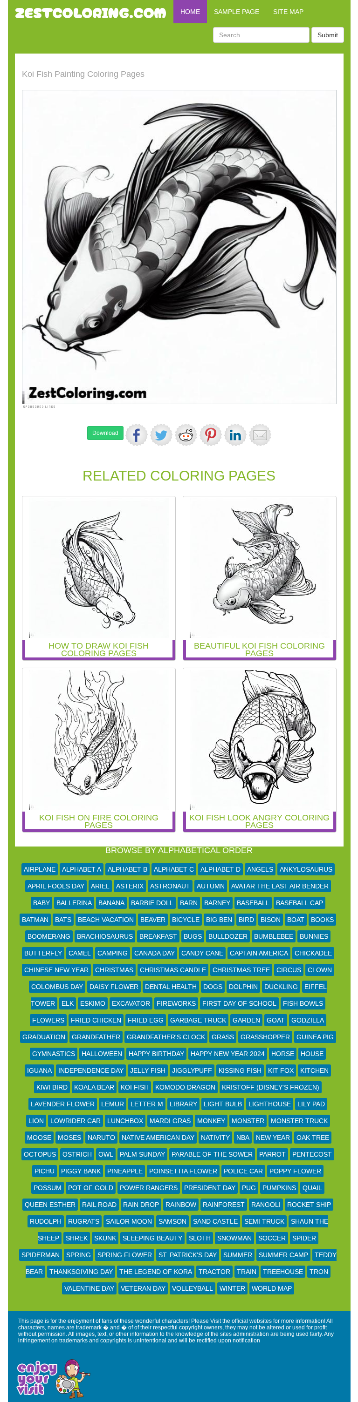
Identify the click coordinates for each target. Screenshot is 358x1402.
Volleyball (192, 1288)
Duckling (281, 986)
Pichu (44, 1171)
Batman (35, 919)
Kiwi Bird (52, 1087)
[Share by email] (260, 435)
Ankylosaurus (306, 869)
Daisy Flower (114, 986)
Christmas (114, 970)
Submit (327, 35)
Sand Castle (215, 1221)
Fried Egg (146, 1020)
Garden (246, 1020)
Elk (68, 1003)
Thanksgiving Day (81, 1271)
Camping (112, 953)
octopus (40, 1154)
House (312, 1053)
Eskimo (92, 1003)
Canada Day (154, 953)
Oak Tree (312, 1137)
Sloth (200, 1238)
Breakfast (158, 936)
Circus (288, 970)
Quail (312, 1188)
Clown (320, 970)
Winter (232, 1288)
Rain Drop (141, 1204)
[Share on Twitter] (161, 435)
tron (319, 1271)
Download (105, 433)
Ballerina (74, 903)
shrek (77, 1238)
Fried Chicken (96, 1020)
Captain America (259, 953)
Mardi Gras (170, 1120)
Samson (172, 1221)
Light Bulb (223, 1104)
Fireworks (176, 1003)
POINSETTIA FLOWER (183, 1171)
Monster (248, 1120)
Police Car (243, 1171)
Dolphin (243, 986)
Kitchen (314, 1070)
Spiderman (40, 1255)
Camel (80, 953)
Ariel (100, 886)
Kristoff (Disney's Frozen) (270, 1087)
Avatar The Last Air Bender (280, 886)
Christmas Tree (241, 970)
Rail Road (99, 1204)
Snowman (234, 1238)
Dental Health (171, 986)
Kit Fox (281, 1070)
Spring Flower (124, 1255)
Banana (111, 903)
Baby (41, 903)
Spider (304, 1238)
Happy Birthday (156, 1053)
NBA (242, 1137)
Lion (36, 1120)
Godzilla (307, 1020)
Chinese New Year (56, 970)
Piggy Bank (81, 1171)
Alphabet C (174, 869)
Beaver (152, 919)
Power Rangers (149, 1188)
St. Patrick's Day (187, 1255)
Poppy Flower (295, 1171)
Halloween (102, 1053)
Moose (39, 1137)
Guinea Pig (315, 1037)
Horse (282, 1053)
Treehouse (283, 1271)
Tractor (214, 1271)
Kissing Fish (240, 1070)
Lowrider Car (75, 1120)
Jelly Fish (147, 1070)
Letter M (147, 1104)
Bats (63, 919)
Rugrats (83, 1221)
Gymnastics (53, 1053)
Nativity (215, 1137)
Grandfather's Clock (166, 1037)
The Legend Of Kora (155, 1271)
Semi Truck (264, 1221)
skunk (105, 1238)
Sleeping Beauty (152, 1238)
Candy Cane (202, 953)
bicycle (186, 919)
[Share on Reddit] (186, 435)
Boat (295, 919)
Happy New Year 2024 (228, 1053)
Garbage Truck (198, 1020)
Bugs (193, 936)
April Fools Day (56, 886)
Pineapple (125, 1171)
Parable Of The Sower (212, 1154)
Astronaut (170, 886)
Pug (249, 1188)
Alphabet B (127, 869)
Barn (189, 903)
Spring (78, 1255)
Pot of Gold (90, 1188)
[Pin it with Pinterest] (211, 435)
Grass (223, 1037)
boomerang (49, 936)
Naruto (101, 1137)
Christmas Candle (173, 970)
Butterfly (43, 953)
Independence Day (91, 1070)
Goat (276, 1020)
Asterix (130, 886)
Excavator (131, 1003)
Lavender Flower (63, 1104)
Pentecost (312, 1154)
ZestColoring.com (90, 11)
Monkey (211, 1120)
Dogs (212, 986)
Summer (237, 1255)
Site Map (288, 11)
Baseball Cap (299, 903)
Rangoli (266, 1204)
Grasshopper (265, 1037)
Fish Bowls (303, 1003)
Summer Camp (283, 1255)
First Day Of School (239, 1003)
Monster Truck (299, 1120)
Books (322, 919)
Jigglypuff (192, 1070)
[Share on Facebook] (136, 435)
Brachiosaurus (105, 936)
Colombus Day (57, 986)
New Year (273, 1137)
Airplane (39, 869)
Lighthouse (269, 1104)
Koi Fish (135, 1087)
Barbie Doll (152, 903)
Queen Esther (50, 1204)
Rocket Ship (309, 1204)
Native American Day (158, 1137)
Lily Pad (311, 1104)
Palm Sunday (142, 1154)
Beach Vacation (106, 919)
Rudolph (46, 1221)
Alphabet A (81, 869)
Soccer (272, 1238)
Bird (246, 919)
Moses (69, 1137)
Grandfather (96, 1037)
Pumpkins (279, 1188)
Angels (260, 869)
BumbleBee (273, 936)
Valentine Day (89, 1288)
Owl (105, 1154)
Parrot (272, 1154)
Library (183, 1104)
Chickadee (313, 953)
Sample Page (236, 11)
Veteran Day (143, 1288)
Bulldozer (228, 936)
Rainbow (180, 1204)
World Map (272, 1288)
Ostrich (77, 1154)
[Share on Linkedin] (235, 435)
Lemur (112, 1104)
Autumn (211, 886)
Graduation (43, 1037)
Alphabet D (220, 869)
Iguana (39, 1070)
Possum (48, 1188)
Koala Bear (94, 1087)
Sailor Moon (129, 1221)
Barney (217, 903)
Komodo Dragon (185, 1087)
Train (246, 1271)
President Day (209, 1188)
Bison (271, 919)
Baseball (253, 903)
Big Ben (219, 919)
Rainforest (224, 1204)
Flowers (48, 1020)
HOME (190, 11)
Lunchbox (125, 1120)
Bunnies (314, 936)
